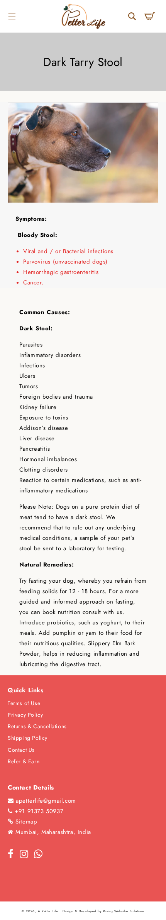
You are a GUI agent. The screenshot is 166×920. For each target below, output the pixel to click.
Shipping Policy (27, 738)
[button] (11, 16)
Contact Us (21, 750)
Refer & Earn (23, 761)
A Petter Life (48, 911)
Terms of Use (24, 703)
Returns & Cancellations (37, 726)
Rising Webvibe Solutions (123, 911)
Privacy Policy (25, 715)
